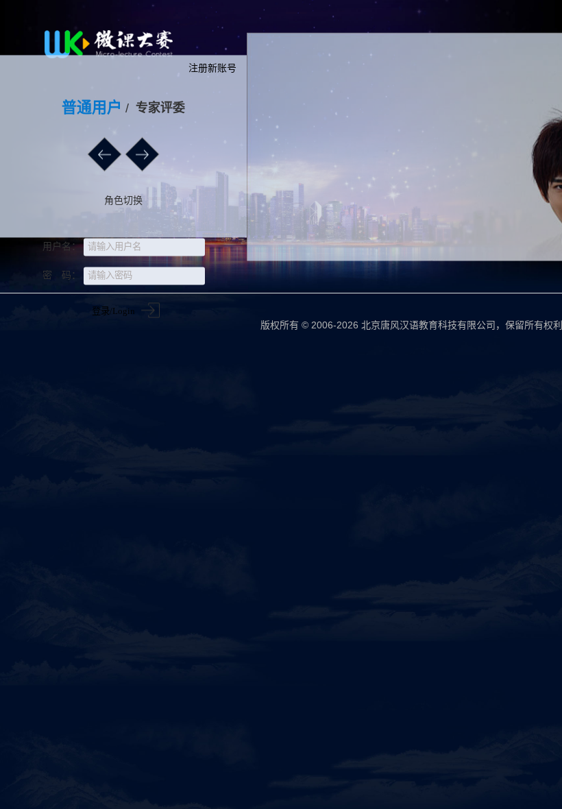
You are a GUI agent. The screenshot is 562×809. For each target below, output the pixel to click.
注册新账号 (212, 67)
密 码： (61, 274)
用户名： (61, 246)
